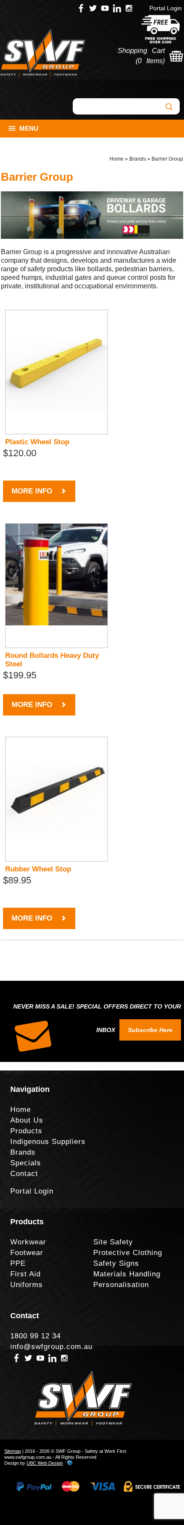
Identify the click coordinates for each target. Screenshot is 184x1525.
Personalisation (121, 1285)
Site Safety (113, 1242)
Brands (137, 159)
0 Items (150, 61)
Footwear (26, 1253)
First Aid (25, 1274)
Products (26, 1131)
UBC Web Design (45, 1463)
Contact (24, 1174)
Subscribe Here (150, 1029)
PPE (18, 1263)
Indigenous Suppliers (48, 1142)
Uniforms (26, 1285)
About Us (26, 1120)
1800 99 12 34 (35, 1336)
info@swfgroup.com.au (51, 1347)
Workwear (28, 1242)
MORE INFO (32, 491)
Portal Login (165, 8)
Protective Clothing (127, 1253)
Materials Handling (126, 1274)
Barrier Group (167, 159)
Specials (25, 1163)
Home (117, 159)
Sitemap (12, 1451)
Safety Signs (116, 1263)
